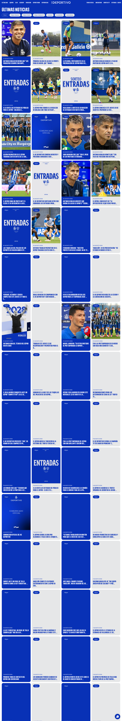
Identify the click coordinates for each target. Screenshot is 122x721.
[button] (117, 716)
